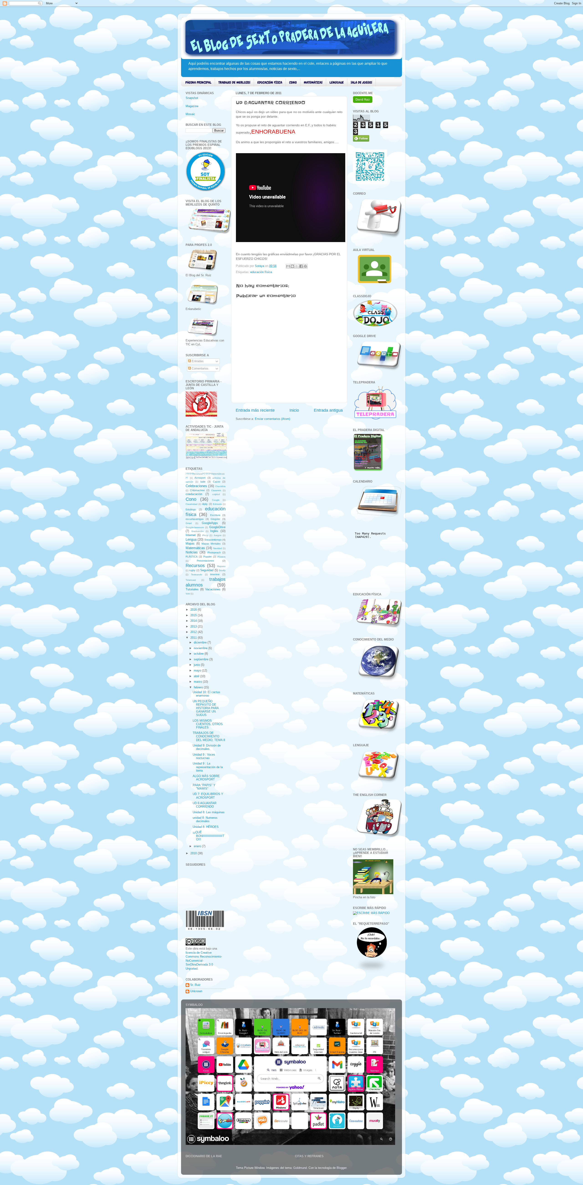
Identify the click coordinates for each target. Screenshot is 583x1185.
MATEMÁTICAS (313, 82)
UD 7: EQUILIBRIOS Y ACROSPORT (208, 796)
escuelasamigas (195, 519)
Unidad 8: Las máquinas (209, 812)
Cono (191, 499)
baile (202, 481)
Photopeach (214, 552)
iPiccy (205, 535)
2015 (194, 615)
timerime (215, 574)
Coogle (216, 500)
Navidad (217, 548)
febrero (199, 687)
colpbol (216, 494)
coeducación (194, 494)
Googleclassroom (195, 527)
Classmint (216, 490)
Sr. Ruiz (195, 984)
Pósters (221, 556)
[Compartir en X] (296, 266)
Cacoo (216, 481)
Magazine (192, 106)
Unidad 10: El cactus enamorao (206, 694)
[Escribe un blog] (292, 266)
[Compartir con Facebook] (301, 266)
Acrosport (199, 477)
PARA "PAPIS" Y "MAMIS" (204, 787)
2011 (194, 637)
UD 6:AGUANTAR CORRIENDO (204, 805)
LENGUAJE (337, 82)
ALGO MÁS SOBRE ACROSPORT (206, 778)
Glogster (215, 519)
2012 (194, 632)
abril (197, 676)
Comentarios (199, 368)
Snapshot (192, 98)
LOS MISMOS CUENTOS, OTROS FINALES (208, 724)
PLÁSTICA (191, 556)
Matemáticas (195, 548)
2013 (194, 626)
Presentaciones (205, 560)
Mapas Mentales (211, 543)
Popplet (207, 556)
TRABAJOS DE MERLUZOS (234, 82)
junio (197, 664)
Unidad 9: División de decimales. (207, 747)
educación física (261, 272)
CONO (293, 82)
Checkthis (220, 486)
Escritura (215, 515)
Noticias (192, 552)
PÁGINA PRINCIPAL (198, 82)
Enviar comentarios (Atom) (272, 419)
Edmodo (217, 504)
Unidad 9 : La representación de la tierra (208, 767)
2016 (194, 609)
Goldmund (300, 1168)
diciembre (200, 642)
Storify (222, 570)
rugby (192, 570)
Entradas (197, 361)
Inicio (294, 410)
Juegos (217, 535)
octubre (199, 653)
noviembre (201, 648)
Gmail (189, 523)
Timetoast (191, 580)
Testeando (196, 574)
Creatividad (191, 504)
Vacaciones (212, 589)
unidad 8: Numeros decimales (205, 819)
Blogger (341, 1168)
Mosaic (190, 114)
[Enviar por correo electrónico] (288, 266)
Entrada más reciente (255, 410)
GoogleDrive (217, 527)
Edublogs (191, 509)
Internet (191, 535)
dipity (205, 504)
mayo (198, 670)
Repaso (221, 566)
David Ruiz (362, 99)
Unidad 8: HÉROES (206, 827)
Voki (188, 593)
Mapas (190, 543)
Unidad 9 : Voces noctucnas (204, 756)
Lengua (191, 539)
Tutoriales (192, 589)
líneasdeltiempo (213, 539)
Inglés (214, 531)
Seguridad (206, 570)
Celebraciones (196, 486)
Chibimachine (197, 490)
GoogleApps (210, 523)
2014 (194, 620)
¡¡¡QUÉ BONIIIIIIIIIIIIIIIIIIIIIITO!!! (208, 836)
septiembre (201, 659)
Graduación (197, 531)
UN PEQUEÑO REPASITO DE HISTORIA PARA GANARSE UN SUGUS (206, 708)
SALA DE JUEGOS (361, 82)
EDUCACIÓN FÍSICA (269, 82)
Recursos (195, 565)
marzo (198, 681)
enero (198, 846)
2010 (194, 853)
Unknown (196, 991)
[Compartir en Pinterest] (305, 266)
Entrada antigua (328, 410)
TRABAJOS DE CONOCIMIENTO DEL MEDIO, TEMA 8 (209, 736)
